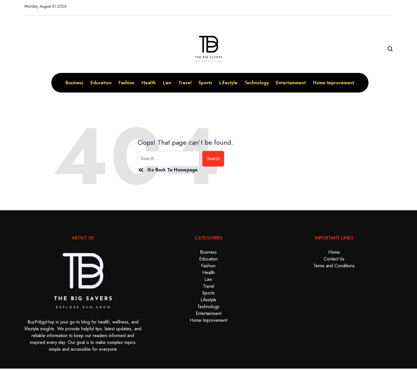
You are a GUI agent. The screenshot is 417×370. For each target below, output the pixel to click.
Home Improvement (333, 82)
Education (100, 82)
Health (149, 82)
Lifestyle (228, 82)
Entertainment (291, 82)
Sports (205, 82)
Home (334, 252)
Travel (184, 82)
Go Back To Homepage (172, 170)
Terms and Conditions (334, 265)
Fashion (126, 82)
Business (74, 82)
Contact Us (334, 259)
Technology (257, 82)
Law (167, 82)
